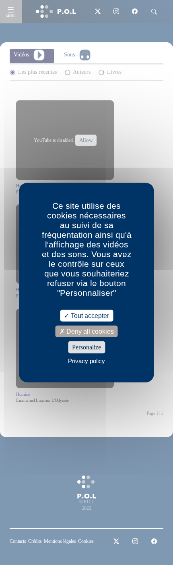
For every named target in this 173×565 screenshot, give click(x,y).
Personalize (86, 347)
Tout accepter (89, 315)
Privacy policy (86, 360)
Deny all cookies (89, 331)
